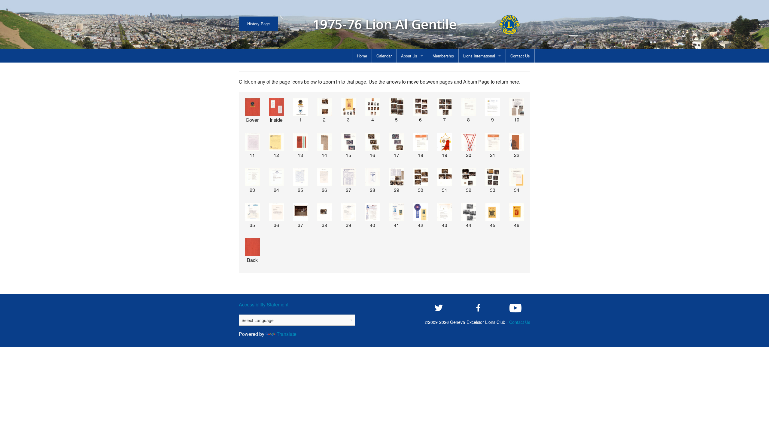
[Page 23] (252, 177)
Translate (286, 333)
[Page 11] (252, 142)
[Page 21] (492, 142)
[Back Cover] (252, 247)
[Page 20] (468, 142)
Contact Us (520, 56)
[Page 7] (444, 107)
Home (362, 56)
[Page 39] (348, 212)
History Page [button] (258, 23)
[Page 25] (300, 177)
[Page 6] (420, 107)
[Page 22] (516, 142)
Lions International (479, 56)
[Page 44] (468, 212)
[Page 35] (252, 212)
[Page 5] (396, 107)
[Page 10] (516, 107)
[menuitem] (362, 56)
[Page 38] (324, 212)
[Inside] (276, 107)
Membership (443, 56)
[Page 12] (276, 142)
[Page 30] (420, 177)
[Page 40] (372, 212)
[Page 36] (276, 212)
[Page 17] (396, 142)
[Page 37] (300, 212)
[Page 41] (396, 212)
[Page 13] (300, 142)
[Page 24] (276, 177)
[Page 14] (324, 142)
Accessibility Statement (263, 304)
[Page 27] (348, 177)
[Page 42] (420, 212)
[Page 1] (300, 107)
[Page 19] (444, 142)
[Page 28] (372, 177)
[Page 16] (372, 142)
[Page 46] (516, 212)
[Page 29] (396, 177)
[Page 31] (444, 177)
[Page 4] (372, 107)
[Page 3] (348, 107)
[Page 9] (492, 107)
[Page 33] (492, 177)
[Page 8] (468, 107)
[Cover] (252, 107)
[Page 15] (348, 142)
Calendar (384, 56)
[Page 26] (324, 177)
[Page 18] (420, 142)
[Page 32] (468, 177)
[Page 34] (516, 177)
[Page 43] (444, 212)
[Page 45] (492, 212)
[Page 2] (324, 107)
